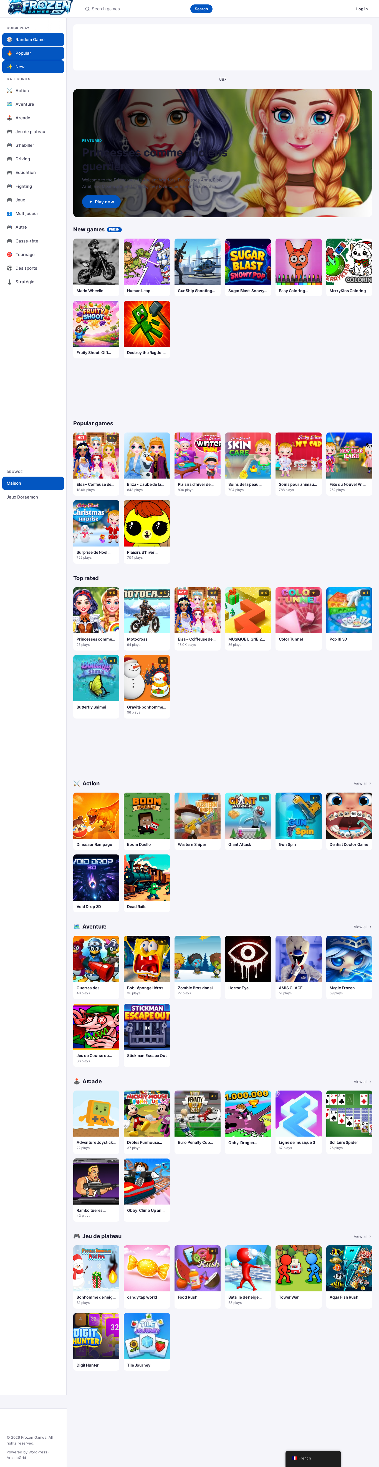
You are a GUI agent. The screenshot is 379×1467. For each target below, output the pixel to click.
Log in (362, 8)
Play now (104, 201)
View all (360, 783)
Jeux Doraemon (22, 497)
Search (201, 8)
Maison (14, 483)
